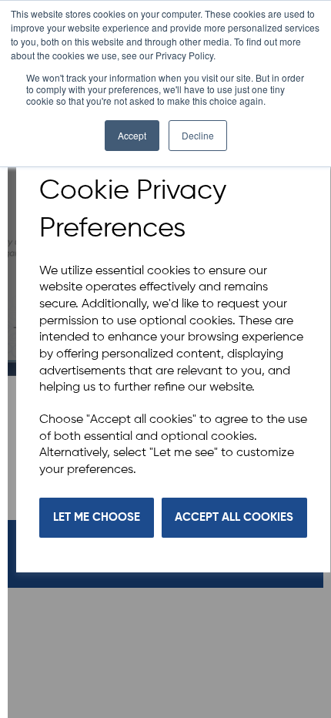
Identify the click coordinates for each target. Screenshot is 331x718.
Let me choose (96, 517)
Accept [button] (132, 135)
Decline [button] (198, 135)
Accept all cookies (234, 517)
